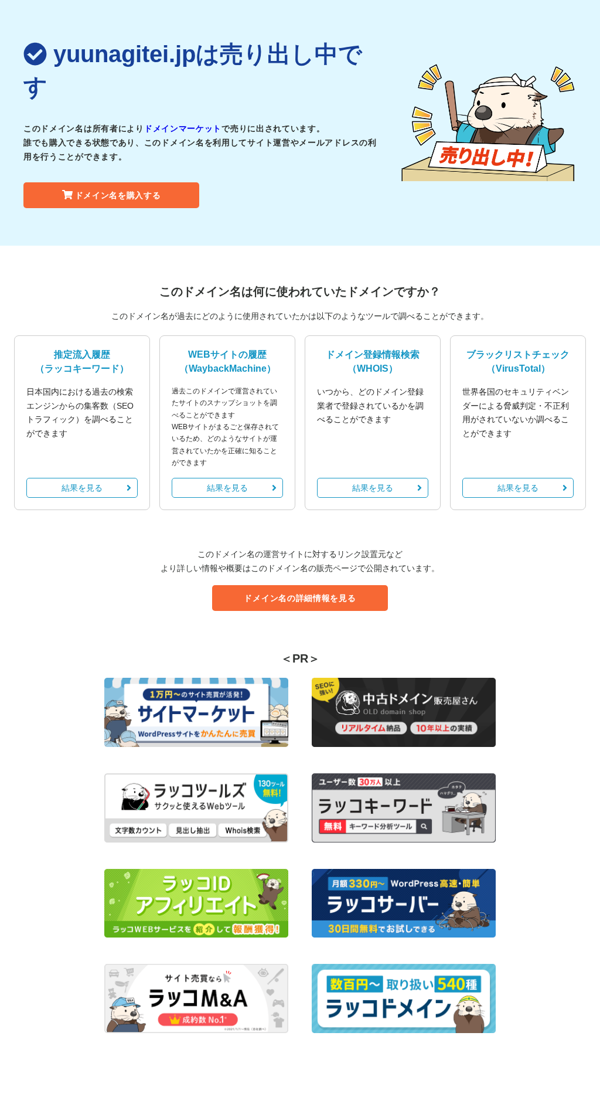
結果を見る (82, 488)
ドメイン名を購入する (118, 195)
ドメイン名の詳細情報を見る (300, 598)
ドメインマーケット (182, 128)
